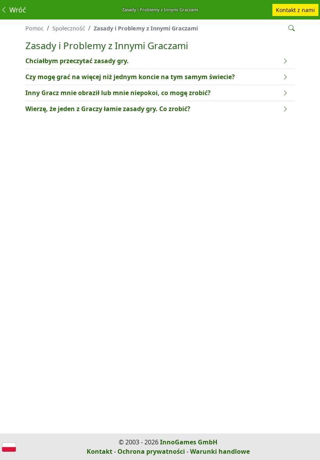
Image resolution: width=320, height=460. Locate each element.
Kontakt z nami (295, 10)
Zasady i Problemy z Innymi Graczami (146, 28)
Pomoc (34, 28)
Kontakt (99, 451)
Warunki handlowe (220, 451)
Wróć (16, 9)
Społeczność (68, 28)
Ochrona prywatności (151, 451)
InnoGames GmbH (188, 442)
